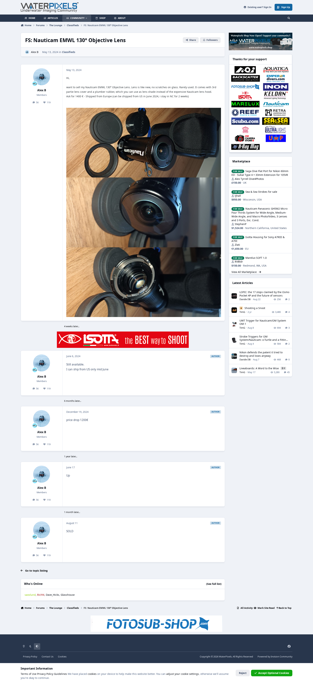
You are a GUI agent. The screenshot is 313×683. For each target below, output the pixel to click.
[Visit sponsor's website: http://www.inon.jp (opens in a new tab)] (276, 87)
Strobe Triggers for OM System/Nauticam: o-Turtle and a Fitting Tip (263, 340)
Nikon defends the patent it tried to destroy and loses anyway (261, 354)
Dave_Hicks (52, 594)
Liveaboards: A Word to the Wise (259, 368)
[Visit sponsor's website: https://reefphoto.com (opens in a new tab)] (245, 112)
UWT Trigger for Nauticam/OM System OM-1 (262, 322)
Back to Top (284, 608)
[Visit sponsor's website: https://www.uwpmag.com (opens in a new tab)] (276, 138)
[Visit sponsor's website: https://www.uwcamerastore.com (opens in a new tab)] (245, 138)
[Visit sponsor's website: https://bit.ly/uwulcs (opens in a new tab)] (276, 130)
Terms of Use (28, 674)
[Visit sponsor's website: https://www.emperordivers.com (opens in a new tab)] (276, 78)
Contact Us (47, 656)
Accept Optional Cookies (273, 673)
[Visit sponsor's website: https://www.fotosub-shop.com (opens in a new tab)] (245, 87)
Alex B (34, 52)
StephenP (240, 224)
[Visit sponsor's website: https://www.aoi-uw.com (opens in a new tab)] (245, 70)
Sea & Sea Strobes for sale (261, 191)
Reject (243, 673)
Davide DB (245, 299)
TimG (242, 312)
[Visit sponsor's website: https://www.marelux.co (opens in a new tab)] (245, 104)
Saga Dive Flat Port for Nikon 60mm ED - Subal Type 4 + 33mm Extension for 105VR (259, 173)
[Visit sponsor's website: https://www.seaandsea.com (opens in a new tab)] (276, 121)
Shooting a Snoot (255, 308)
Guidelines (60, 674)
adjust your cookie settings (182, 674)
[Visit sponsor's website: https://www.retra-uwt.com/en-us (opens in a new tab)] (276, 112)
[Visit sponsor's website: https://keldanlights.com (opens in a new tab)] (276, 95)
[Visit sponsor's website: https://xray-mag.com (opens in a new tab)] (245, 147)
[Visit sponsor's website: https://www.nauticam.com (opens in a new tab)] (276, 104)
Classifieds (68, 52)
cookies (92, 674)
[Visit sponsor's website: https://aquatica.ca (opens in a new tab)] (276, 70)
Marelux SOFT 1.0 (256, 257)
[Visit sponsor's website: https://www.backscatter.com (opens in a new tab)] (245, 78)
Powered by (275, 656)
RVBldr (239, 261)
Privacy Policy (30, 656)
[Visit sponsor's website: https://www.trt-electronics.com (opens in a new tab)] (245, 130)
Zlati (237, 244)
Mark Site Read (266, 608)
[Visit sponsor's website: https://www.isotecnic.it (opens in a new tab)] (245, 95)
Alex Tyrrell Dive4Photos (249, 179)
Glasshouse (68, 594)
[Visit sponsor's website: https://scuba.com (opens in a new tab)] (245, 121)
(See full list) (214, 584)
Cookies (62, 656)
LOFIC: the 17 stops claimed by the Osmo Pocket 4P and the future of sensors (264, 293)
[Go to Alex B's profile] (27, 52)
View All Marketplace (244, 272)
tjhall (238, 195)
